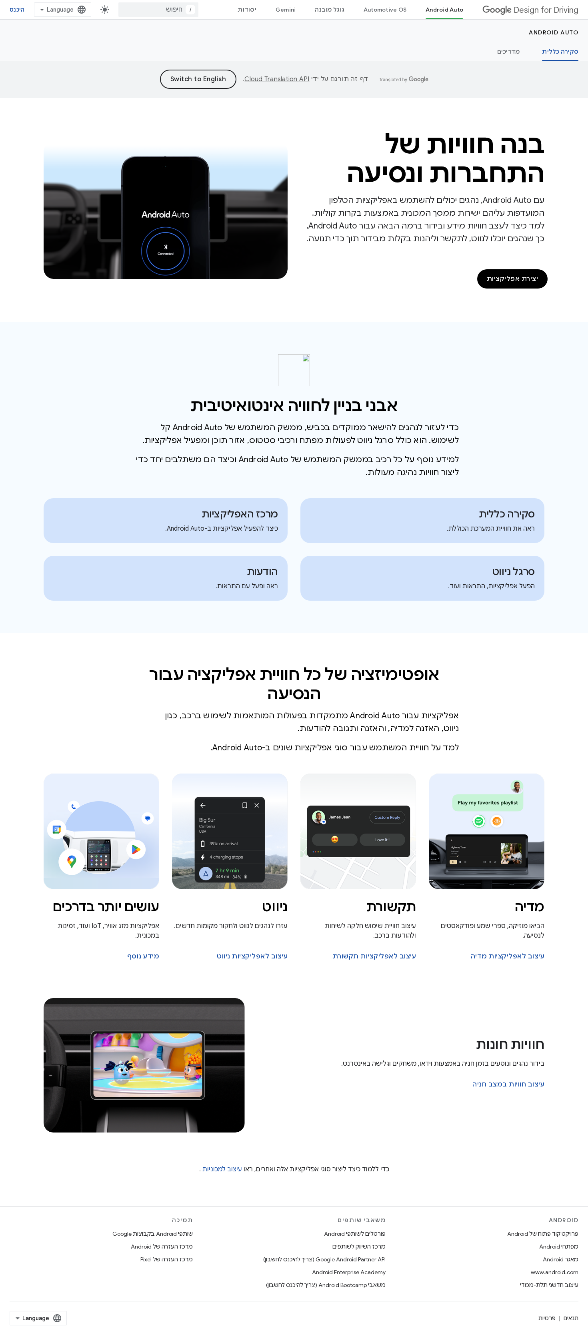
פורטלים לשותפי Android (355, 1233)
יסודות (247, 9)
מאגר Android (560, 1259)
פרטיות (547, 1318)
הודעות (262, 572)
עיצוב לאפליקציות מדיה (508, 956)
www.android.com (554, 1272)
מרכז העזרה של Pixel (166, 1259)
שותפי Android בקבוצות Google (152, 1233)
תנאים (571, 1318)
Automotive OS (385, 9)
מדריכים (508, 51)
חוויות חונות (510, 1044)
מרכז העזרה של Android (162, 1246)
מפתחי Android (558, 1246)
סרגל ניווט (513, 572)
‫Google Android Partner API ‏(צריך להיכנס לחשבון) (324, 1259)
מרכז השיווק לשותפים (359, 1246)
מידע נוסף (143, 956)
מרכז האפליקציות (240, 514)
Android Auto (444, 9)
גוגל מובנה (329, 9)
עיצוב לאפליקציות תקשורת (374, 956)
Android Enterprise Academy (349, 1272)
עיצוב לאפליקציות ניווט (252, 956)
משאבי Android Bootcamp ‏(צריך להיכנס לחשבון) (326, 1285)
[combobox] (158, 9)
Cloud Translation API (276, 79)
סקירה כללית (560, 51)
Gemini (286, 9)
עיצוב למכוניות (222, 1169)
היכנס (17, 9)
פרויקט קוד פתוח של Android (542, 1233)
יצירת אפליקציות (512, 279)
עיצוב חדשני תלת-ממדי (549, 1285)
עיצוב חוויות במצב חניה (508, 1084)
